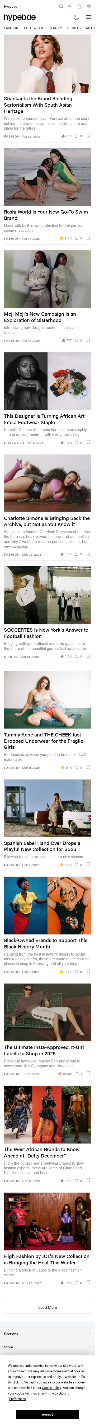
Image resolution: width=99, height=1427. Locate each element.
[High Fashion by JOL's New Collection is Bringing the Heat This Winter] (47, 1221)
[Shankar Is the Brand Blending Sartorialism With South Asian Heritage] (47, 64)
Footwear (33, 27)
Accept (47, 1414)
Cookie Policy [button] (51, 1388)
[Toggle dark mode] (77, 17)
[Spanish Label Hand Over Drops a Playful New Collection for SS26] (47, 808)
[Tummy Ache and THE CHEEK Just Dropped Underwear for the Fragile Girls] (47, 700)
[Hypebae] (20, 17)
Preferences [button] (17, 1399)
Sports (74, 27)
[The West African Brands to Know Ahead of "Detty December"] (47, 1114)
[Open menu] (88, 17)
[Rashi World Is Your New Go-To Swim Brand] (47, 177)
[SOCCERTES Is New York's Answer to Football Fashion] (47, 595)
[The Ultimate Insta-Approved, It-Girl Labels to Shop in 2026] (47, 1012)
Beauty (55, 27)
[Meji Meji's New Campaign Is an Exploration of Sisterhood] (47, 279)
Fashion (11, 27)
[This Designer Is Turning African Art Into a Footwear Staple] (47, 381)
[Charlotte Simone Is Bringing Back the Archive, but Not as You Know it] (47, 483)
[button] (88, 135)
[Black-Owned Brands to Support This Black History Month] (47, 905)
